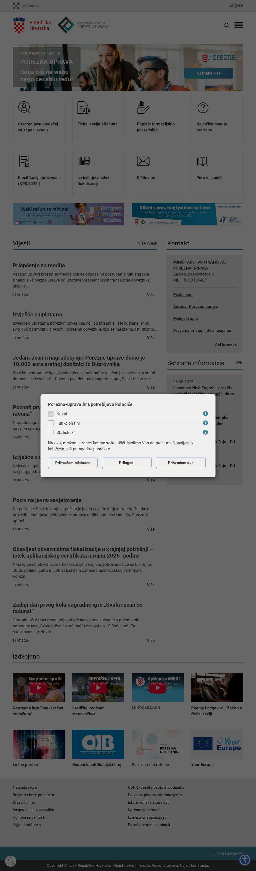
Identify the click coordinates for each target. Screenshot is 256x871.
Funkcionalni (68, 423)
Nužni (61, 414)
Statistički (65, 432)
